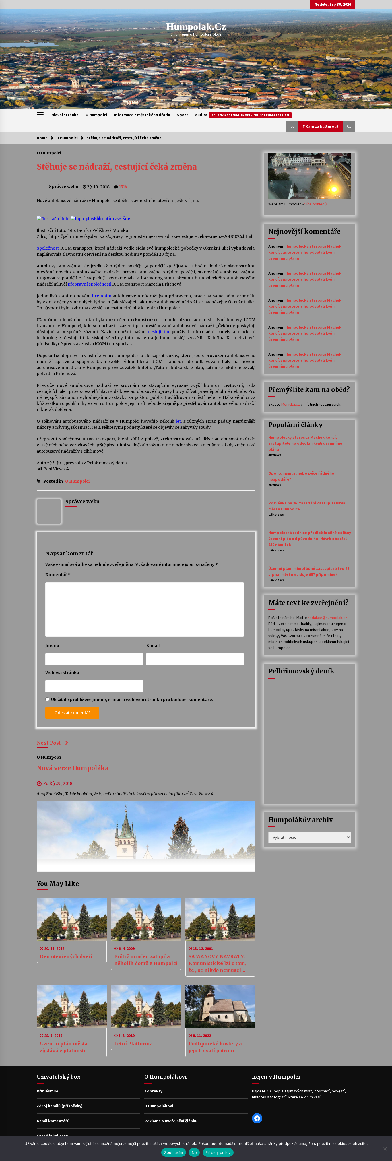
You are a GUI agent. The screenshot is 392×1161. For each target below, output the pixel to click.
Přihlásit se (47, 1091)
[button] (292, 126)
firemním (101, 295)
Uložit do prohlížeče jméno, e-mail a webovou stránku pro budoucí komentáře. (132, 699)
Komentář (58, 574)
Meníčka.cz (290, 404)
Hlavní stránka (65, 114)
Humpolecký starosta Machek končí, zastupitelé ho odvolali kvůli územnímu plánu (304, 252)
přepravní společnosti (89, 284)
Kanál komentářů (53, 1120)
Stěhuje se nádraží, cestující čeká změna (117, 167)
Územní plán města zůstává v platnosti (64, 1047)
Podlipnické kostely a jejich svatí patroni (215, 1047)
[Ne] (385, 1149)
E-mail (153, 645)
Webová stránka (62, 672)
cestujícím (158, 331)
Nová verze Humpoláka (72, 768)
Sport (182, 114)
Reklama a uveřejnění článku (170, 1120)
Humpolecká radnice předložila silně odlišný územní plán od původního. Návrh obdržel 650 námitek (309, 538)
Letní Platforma (133, 1044)
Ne (194, 1152)
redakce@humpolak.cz (327, 617)
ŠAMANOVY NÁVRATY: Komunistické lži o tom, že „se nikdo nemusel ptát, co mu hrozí (217, 964)
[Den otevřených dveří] (72, 919)
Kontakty (153, 1091)
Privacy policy (218, 1152)
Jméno (52, 645)
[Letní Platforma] (146, 1006)
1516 (123, 186)
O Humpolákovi (158, 1105)
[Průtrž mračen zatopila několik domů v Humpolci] (146, 919)
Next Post (49, 743)
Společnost (48, 248)
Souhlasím (173, 1152)
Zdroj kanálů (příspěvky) (60, 1105)
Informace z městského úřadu (142, 114)
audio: (242, 114)
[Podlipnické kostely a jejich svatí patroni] (220, 1006)
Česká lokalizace (52, 1135)
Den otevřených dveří (66, 956)
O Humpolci (96, 114)
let (178, 421)
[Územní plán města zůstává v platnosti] (72, 1006)
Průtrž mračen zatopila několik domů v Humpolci (146, 960)
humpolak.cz (196, 26)
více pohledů (315, 204)
